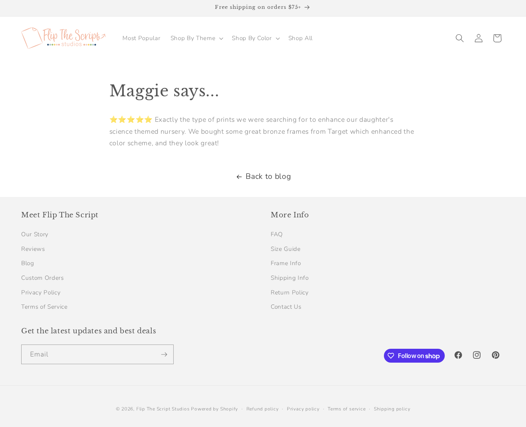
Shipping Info (290, 278)
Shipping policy (392, 409)
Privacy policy (303, 409)
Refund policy (262, 409)
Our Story (35, 234)
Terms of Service (44, 307)
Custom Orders (42, 278)
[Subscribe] (164, 355)
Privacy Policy (40, 292)
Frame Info (286, 263)
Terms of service (346, 409)
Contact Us (286, 307)
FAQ (277, 234)
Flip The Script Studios (163, 409)
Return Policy (290, 292)
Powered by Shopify (214, 409)
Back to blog (268, 176)
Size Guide (286, 249)
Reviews (33, 249)
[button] (196, 38)
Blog (27, 263)
